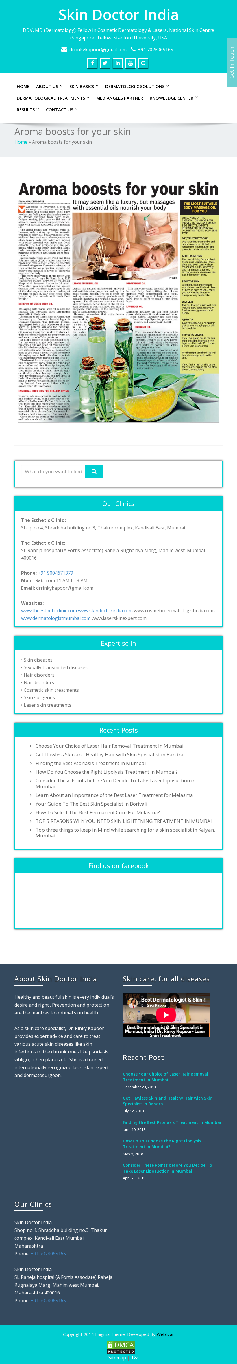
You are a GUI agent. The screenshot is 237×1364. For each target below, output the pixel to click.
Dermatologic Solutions (134, 86)
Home (23, 86)
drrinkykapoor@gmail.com (98, 49)
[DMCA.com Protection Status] (120, 1346)
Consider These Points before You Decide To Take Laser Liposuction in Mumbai (115, 783)
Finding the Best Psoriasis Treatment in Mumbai (91, 763)
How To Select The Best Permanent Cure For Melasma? (98, 812)
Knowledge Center (171, 98)
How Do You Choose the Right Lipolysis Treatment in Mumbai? (107, 772)
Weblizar (165, 1334)
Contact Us (59, 109)
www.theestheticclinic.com (49, 610)
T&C (135, 1357)
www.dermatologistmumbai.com (55, 618)
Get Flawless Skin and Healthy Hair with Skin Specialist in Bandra (110, 754)
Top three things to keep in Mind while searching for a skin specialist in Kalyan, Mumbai (125, 833)
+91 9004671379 (55, 573)
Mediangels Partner (119, 98)
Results (26, 109)
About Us (47, 86)
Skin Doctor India (118, 14)
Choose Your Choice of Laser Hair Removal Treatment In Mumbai (110, 746)
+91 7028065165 (155, 49)
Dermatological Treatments (51, 98)
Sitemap (117, 1357)
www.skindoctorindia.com (105, 610)
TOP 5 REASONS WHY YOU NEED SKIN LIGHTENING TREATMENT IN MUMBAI (124, 821)
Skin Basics (81, 86)
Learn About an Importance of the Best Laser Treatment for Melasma (114, 795)
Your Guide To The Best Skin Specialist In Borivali (91, 804)
